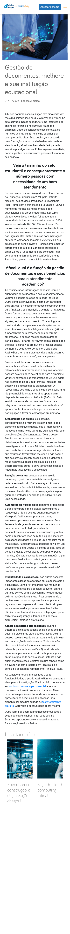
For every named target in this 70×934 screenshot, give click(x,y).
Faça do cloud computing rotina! (49, 790)
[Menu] (65, 6)
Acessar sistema (49, 6)
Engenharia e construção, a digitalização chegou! (18, 793)
